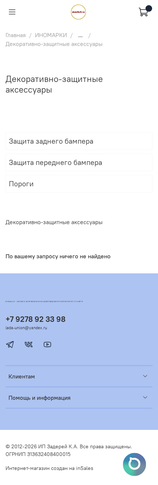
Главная (16, 35)
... (80, 35)
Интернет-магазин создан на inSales (49, 468)
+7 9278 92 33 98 (35, 319)
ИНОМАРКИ (51, 35)
